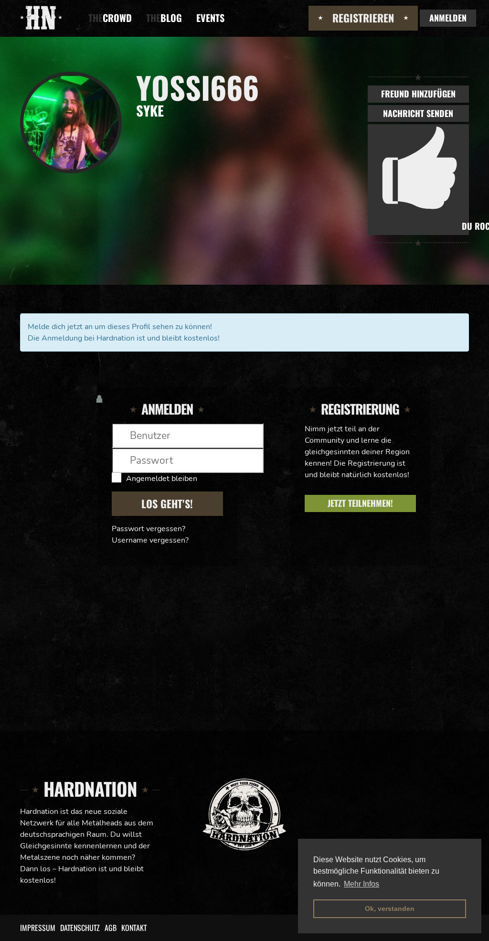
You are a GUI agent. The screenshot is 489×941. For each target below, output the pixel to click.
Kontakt (134, 927)
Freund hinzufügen (418, 93)
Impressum (37, 927)
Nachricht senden (418, 113)
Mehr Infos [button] (361, 884)
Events (210, 18)
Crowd (110, 18)
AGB (111, 927)
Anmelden (448, 17)
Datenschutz (80, 927)
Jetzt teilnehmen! (360, 503)
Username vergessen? (150, 540)
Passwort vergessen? (148, 529)
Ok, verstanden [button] (390, 908)
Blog (164, 18)
